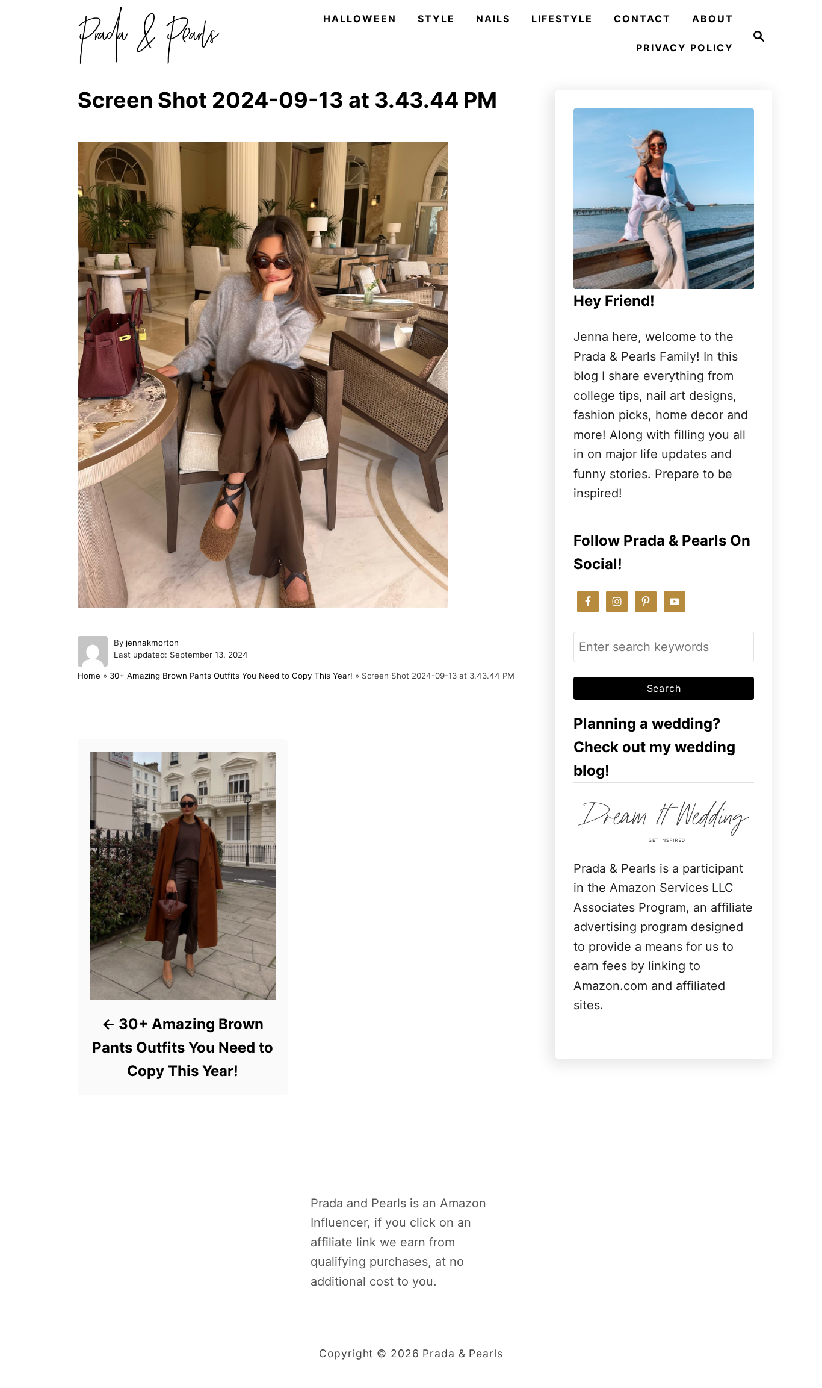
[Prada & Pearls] (145, 36)
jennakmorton (152, 642)
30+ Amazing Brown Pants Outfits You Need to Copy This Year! (231, 675)
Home (89, 675)
